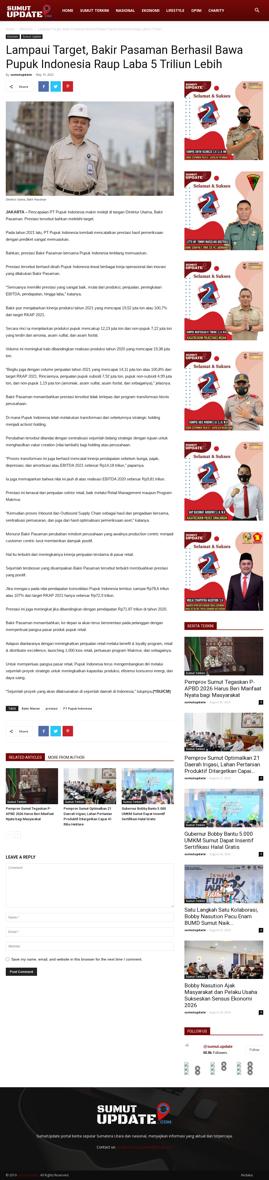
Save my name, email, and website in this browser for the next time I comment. (76, 959)
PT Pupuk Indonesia (77, 708)
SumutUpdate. (28, 1175)
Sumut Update (32, 36)
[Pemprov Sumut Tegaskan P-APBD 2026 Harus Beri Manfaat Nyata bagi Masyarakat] (32, 786)
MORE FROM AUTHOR (66, 757)
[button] (257, 10)
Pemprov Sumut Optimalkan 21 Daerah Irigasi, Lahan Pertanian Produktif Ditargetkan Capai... (222, 764)
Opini (196, 10)
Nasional (125, 10)
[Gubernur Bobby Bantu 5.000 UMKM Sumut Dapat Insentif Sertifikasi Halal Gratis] (148, 786)
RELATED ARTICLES (25, 757)
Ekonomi (150, 10)
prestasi (52, 708)
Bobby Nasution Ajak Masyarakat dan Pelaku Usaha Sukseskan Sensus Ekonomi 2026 (220, 995)
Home (67, 10)
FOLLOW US (197, 1031)
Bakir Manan (31, 708)
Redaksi (247, 1175)
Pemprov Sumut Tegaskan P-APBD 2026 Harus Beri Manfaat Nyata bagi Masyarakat (30, 814)
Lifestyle (175, 10)
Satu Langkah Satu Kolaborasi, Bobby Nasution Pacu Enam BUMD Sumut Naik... (221, 916)
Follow (254, 1050)
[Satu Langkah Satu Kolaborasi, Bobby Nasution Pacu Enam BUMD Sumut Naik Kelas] (223, 884)
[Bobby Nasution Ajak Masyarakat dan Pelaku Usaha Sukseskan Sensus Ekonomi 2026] (223, 960)
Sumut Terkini (94, 10)
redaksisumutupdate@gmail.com (145, 1147)
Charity (216, 10)
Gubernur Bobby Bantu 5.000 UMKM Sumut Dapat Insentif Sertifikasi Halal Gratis (144, 814)
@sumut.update (217, 1046)
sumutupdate (21, 74)
